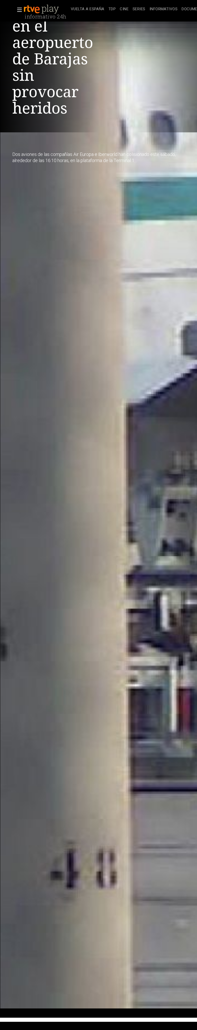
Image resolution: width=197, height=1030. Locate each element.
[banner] (46, 9)
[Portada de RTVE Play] (42, 9)
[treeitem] (87, 9)
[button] (18, 9)
